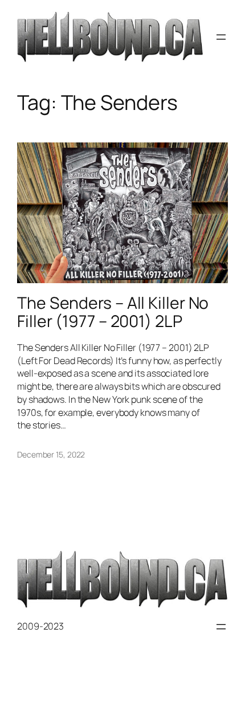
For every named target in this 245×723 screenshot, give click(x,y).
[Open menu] (221, 37)
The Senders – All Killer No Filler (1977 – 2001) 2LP (113, 312)
